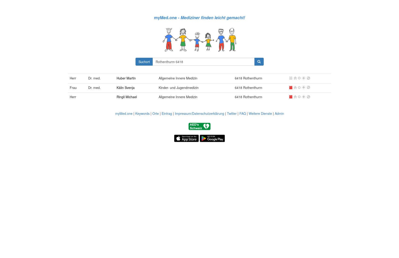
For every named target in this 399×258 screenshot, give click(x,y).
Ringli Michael (127, 96)
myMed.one (124, 113)
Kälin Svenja (126, 87)
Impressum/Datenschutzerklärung (199, 113)
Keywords (142, 113)
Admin (279, 113)
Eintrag (167, 113)
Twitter (232, 113)
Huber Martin (126, 78)
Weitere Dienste (260, 113)
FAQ (242, 113)
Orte (155, 113)
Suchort (144, 61)
